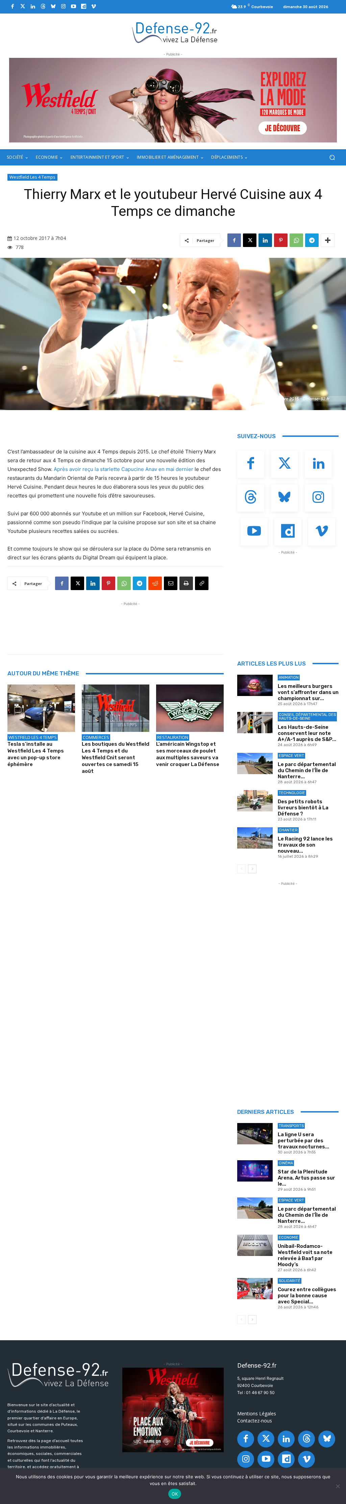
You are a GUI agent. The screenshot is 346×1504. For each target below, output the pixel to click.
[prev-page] (241, 869)
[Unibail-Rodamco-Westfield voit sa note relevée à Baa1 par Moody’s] (255, 1245)
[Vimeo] (94, 7)
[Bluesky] (53, 7)
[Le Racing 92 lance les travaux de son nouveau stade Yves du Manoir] (255, 838)
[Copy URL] (201, 583)
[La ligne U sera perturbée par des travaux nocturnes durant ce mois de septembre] (255, 1133)
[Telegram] (312, 240)
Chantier (288, 830)
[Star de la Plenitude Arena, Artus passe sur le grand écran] (255, 1171)
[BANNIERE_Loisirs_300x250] (173, 1410)
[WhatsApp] (296, 240)
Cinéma (286, 1163)
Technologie (292, 793)
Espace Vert (291, 756)
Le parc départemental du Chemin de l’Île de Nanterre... (307, 770)
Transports (291, 1126)
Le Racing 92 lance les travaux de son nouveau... (305, 845)
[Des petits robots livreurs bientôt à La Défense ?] (255, 800)
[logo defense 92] (175, 32)
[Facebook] (12, 7)
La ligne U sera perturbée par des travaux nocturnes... (303, 1140)
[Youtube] (73, 7)
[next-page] (252, 869)
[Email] (170, 583)
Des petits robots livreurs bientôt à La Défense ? (303, 808)
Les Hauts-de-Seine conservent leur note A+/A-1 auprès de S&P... (307, 733)
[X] (249, 240)
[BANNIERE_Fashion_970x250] (173, 100)
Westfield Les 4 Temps (32, 177)
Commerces (96, 737)
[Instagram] (63, 7)
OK (175, 1494)
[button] (332, 157)
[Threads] (43, 7)
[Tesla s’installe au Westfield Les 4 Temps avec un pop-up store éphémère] (41, 708)
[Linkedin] (33, 7)
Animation (289, 677)
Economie (288, 1237)
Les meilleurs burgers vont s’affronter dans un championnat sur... (308, 692)
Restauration (172, 737)
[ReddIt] (155, 583)
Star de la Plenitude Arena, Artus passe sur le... (306, 1178)
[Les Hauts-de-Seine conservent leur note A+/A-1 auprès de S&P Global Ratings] (255, 722)
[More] (328, 240)
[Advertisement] (130, 622)
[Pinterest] (281, 240)
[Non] (337, 1486)
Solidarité (289, 1281)
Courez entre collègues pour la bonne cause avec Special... (307, 1295)
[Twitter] (23, 7)
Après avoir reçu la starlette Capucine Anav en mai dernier (123, 469)
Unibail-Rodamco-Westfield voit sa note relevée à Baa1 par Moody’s (305, 1255)
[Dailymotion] (83, 7)
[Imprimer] (186, 583)
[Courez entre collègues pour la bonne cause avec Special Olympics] (255, 1288)
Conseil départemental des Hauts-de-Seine (307, 717)
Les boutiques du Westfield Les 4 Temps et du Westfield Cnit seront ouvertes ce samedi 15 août (115, 757)
